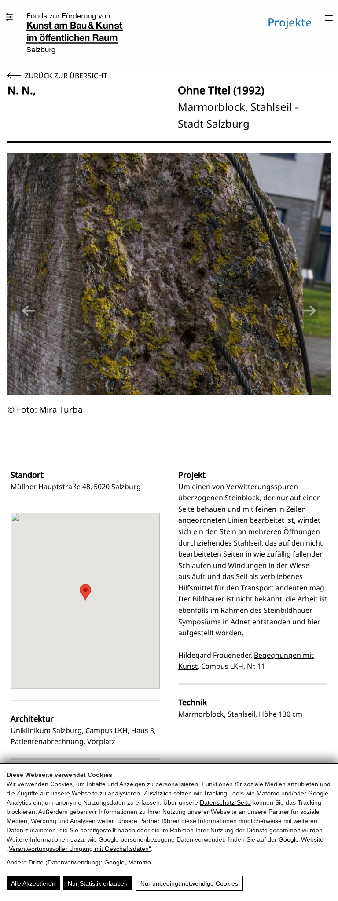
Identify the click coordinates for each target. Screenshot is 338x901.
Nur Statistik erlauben (98, 883)
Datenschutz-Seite (225, 802)
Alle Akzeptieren (33, 883)
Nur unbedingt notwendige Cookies (189, 883)
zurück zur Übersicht (65, 76)
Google (114, 862)
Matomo (139, 862)
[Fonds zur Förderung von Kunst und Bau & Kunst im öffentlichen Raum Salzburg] (74, 33)
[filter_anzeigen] (9, 17)
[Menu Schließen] (329, 18)
